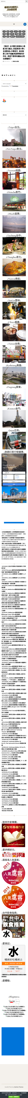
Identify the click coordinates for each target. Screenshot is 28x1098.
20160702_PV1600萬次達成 (10, 787)
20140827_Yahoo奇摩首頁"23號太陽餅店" (14, 703)
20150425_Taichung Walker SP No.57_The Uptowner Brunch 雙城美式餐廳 (14, 743)
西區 (4, 36)
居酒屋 (12, 33)
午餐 (12, 31)
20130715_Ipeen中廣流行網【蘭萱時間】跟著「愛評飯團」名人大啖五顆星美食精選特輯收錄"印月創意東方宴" (14, 641)
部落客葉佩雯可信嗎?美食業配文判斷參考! (13, 555)
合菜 (24, 31)
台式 (20, 31)
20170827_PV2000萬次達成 (10, 803)
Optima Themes (18, 1087)
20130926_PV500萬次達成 (9, 660)
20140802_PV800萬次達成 (10, 695)
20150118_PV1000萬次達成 (10, 733)
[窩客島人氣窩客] (13, 884)
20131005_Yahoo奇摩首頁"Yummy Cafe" (14, 668)
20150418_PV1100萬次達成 (10, 739)
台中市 (16, 31)
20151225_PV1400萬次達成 (10, 772)
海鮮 (20, 33)
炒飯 (24, 33)
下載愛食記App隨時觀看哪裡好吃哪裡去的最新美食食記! (14, 975)
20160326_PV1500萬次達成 (10, 774)
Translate (15, 86)
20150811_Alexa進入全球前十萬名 (11, 757)
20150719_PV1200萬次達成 (10, 755)
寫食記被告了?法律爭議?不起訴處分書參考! (13, 537)
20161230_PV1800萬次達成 (10, 799)
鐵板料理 (12, 36)
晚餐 (16, 33)
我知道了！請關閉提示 (14, 1096)
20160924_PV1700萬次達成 (10, 793)
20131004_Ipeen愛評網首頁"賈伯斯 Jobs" (14, 666)
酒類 (8, 36)
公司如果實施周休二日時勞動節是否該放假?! (13, 532)
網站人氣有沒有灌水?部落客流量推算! (11, 543)
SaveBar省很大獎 (7, 808)
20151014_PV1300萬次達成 (10, 758)
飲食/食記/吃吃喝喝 (20, 36)
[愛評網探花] (13, 856)
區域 (8, 31)
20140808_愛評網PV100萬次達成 (11, 697)
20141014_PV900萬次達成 (9, 726)
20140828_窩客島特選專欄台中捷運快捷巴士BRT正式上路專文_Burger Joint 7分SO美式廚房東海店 (14, 706)
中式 (4, 31)
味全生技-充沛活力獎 (7, 810)
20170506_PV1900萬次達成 (10, 801)
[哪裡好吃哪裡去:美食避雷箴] (11, 9)
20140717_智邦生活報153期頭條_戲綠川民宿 (14, 693)
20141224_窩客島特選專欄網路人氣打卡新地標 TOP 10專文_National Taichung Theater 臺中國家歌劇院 (14, 729)
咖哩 (4, 33)
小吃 (8, 33)
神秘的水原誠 (16, 61)
